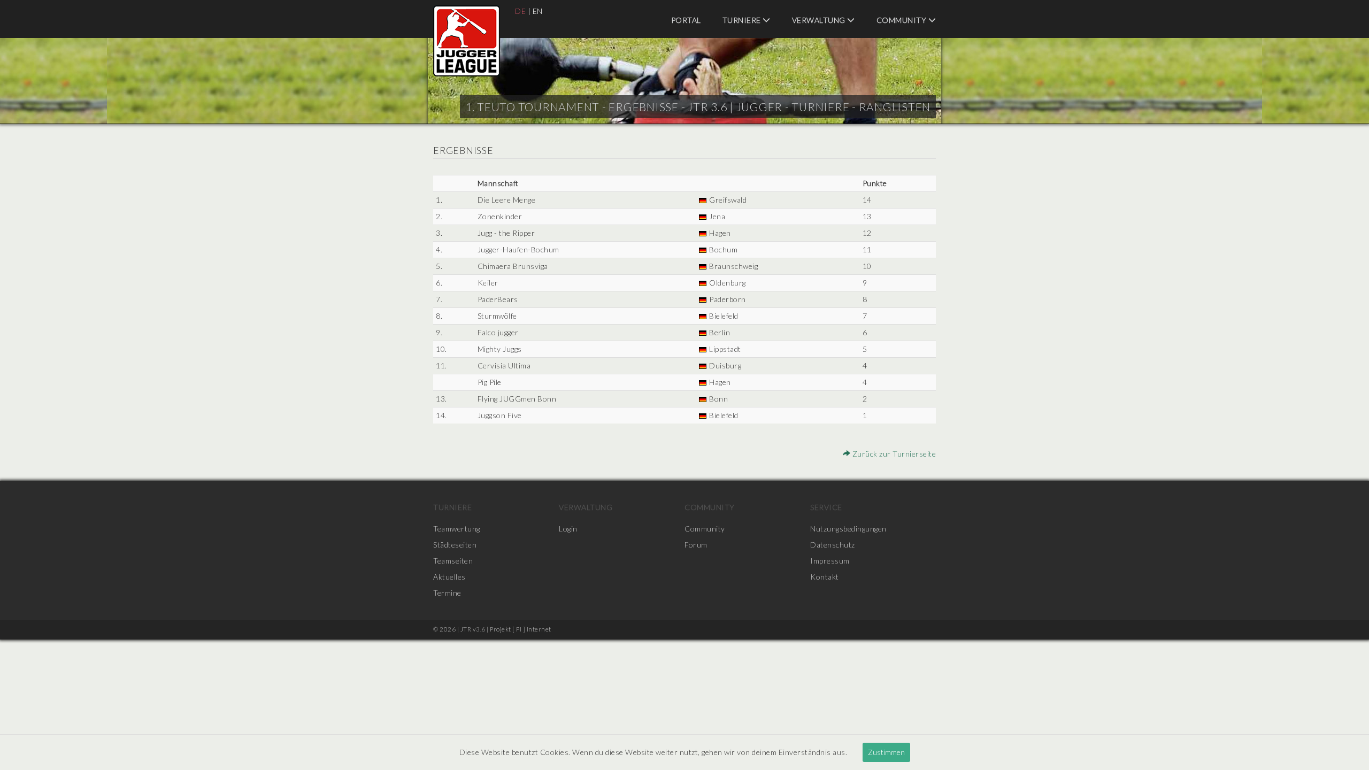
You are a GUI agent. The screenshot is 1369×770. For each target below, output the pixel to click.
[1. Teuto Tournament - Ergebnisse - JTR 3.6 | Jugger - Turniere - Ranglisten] (466, 40)
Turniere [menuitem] (742, 20)
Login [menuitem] (568, 528)
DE (520, 11)
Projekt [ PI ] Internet (520, 629)
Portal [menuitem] (686, 20)
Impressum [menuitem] (830, 560)
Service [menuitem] (826, 507)
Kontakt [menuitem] (824, 576)
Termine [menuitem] (447, 592)
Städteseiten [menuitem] (454, 544)
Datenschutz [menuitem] (832, 544)
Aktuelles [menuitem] (449, 576)
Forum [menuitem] (695, 544)
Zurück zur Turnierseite (893, 453)
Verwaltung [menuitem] (820, 20)
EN (538, 11)
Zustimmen (886, 752)
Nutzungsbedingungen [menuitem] (848, 528)
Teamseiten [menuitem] (453, 560)
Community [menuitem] (902, 20)
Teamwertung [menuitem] (456, 528)
